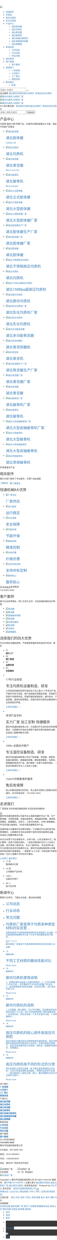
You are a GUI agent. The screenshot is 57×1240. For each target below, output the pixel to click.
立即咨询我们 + (13, 706)
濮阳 (52, 1197)
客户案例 (10, 61)
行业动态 (16, 52)
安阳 (34, 1197)
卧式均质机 (11, 20)
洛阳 (22, 1197)
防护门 (27, 1206)
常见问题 (16, 55)
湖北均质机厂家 (30, 93)
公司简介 (16, 73)
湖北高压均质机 (44, 93)
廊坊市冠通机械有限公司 (24, 1188)
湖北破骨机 (17, 35)
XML (38, 1191)
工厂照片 (16, 76)
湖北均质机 (17, 29)
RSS (32, 1191)
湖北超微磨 (17, 43)
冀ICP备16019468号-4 (14, 1182)
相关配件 (10, 58)
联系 (14, 84)
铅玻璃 (33, 1206)
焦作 (48, 1197)
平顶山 (28, 1197)
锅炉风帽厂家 (17, 1206)
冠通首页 (10, 11)
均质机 (9, 14)
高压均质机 (11, 17)
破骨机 (28, 1208)
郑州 (13, 1197)
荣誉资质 (16, 79)
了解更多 (5, 482)
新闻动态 (10, 46)
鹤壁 (38, 1197)
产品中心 (10, 23)
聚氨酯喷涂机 (43, 1206)
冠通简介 (10, 67)
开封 (17, 1197)
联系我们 (10, 82)
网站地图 (24, 1191)
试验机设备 (5, 1206)
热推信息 (4, 1191)
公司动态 (16, 49)
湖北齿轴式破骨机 (20, 38)
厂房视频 (16, 70)
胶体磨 (21, 1208)
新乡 (43, 1197)
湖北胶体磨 (17, 26)
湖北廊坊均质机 (16, 93)
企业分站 (14, 1191)
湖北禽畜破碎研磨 (20, 41)
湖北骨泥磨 (17, 32)
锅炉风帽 (7, 1208)
